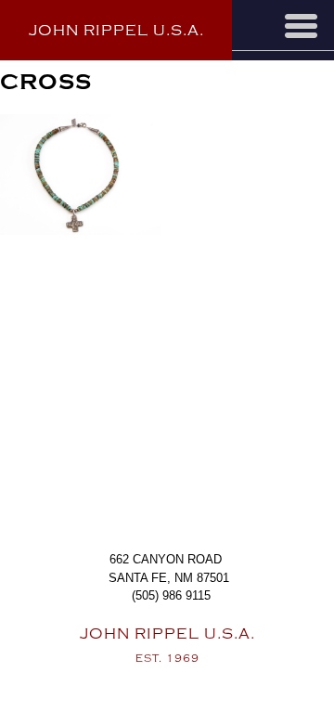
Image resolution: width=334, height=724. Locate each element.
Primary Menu (301, 26)
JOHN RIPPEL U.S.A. (116, 30)
